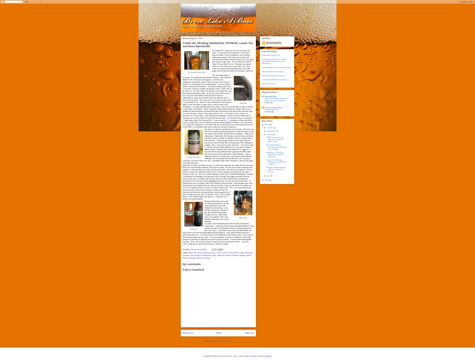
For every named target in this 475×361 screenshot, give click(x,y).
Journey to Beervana (273, 108)
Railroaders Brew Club (196, 258)
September (271, 131)
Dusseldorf (234, 253)
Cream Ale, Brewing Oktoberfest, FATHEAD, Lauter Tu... (276, 162)
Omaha (248, 255)
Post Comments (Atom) (223, 341)
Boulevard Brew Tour (271, 109)
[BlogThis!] (215, 249)
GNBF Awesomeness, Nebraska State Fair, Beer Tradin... (275, 139)
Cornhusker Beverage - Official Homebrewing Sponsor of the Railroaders (274, 61)
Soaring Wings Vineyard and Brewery (276, 67)
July (268, 176)
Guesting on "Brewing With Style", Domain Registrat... (275, 154)
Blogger (269, 356)
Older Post (249, 333)
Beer (195, 253)
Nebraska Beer (270, 96)
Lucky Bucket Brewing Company (274, 80)
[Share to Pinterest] (222, 249)
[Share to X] (217, 249)
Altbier (190, 253)
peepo (254, 356)
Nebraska (220, 255)
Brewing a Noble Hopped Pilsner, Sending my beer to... (276, 169)
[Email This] (212, 249)
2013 (267, 125)
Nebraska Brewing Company (235, 255)
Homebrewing (207, 255)
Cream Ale (226, 253)
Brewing (201, 253)
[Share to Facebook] (219, 249)
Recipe (207, 258)
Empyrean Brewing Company (273, 76)
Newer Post (188, 333)
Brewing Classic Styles (213, 253)
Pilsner (185, 258)
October (270, 128)
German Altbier (195, 255)
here (190, 91)
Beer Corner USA (268, 84)
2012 (267, 180)
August (270, 134)
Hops (214, 255)
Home (219, 333)
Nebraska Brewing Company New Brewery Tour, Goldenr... (276, 147)
